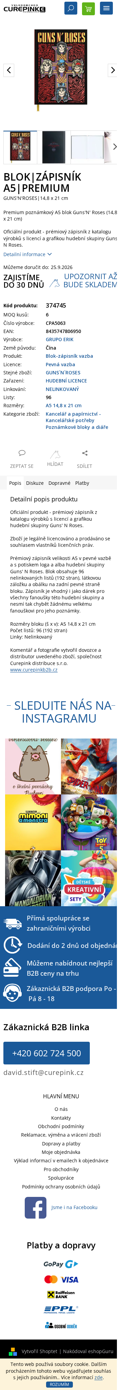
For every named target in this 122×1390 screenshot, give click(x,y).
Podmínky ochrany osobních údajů (61, 1186)
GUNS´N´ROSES (63, 372)
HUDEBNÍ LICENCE (66, 380)
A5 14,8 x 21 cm (64, 405)
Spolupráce (61, 1178)
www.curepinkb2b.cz (34, 669)
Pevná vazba (60, 364)
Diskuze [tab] (35, 483)
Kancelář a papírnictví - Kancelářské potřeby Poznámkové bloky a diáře (77, 420)
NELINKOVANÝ (62, 389)
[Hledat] (71, 9)
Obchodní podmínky (61, 1126)
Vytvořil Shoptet (39, 1351)
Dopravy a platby (61, 1143)
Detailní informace (24, 254)
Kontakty (61, 1118)
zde (99, 1377)
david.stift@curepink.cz (43, 1072)
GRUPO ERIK (60, 339)
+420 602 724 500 (46, 1053)
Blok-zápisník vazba (69, 356)
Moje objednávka (61, 1152)
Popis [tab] (15, 483)
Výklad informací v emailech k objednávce (61, 1160)
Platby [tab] (82, 483)
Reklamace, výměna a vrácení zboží (61, 1135)
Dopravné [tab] (59, 483)
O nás (61, 1109)
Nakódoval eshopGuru (88, 1351)
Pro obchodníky (61, 1169)
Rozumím (59, 1384)
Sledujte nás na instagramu (62, 711)
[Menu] (106, 9)
